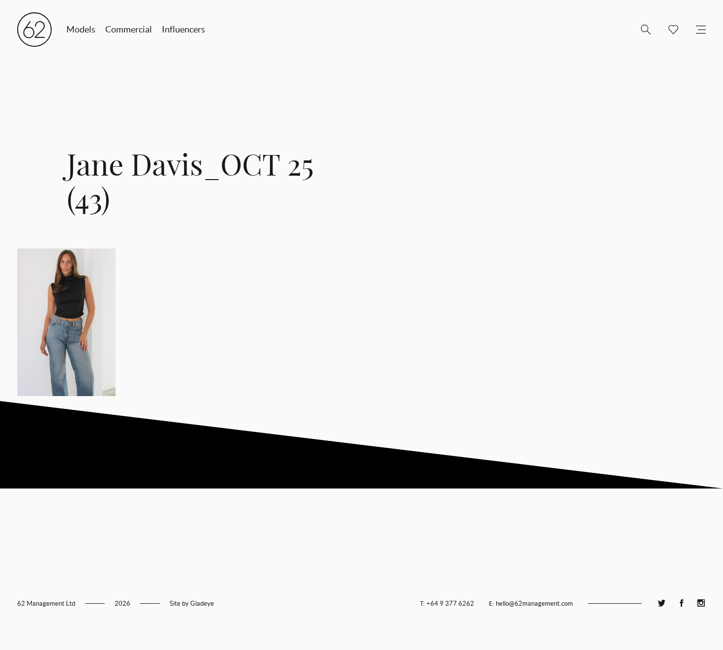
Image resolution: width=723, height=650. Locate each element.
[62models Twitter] (661, 603)
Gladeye (202, 603)
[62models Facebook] (681, 603)
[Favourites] (669, 29)
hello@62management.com (534, 603)
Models (80, 29)
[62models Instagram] (701, 603)
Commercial (128, 29)
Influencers (183, 29)
